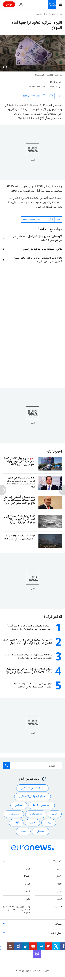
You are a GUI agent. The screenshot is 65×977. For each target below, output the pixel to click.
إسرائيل (19, 805)
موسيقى (40, 831)
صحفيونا (58, 907)
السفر (60, 892)
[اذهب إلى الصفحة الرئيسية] (52, 4)
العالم (28, 869)
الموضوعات (56, 861)
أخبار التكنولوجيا (40, 14)
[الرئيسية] (61, 14)
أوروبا (59, 869)
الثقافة (27, 892)
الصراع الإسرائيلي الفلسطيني (32, 797)
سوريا (23, 831)
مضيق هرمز (13, 814)
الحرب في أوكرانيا (41, 805)
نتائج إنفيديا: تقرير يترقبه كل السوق (42, 249)
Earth (27, 876)
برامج (27, 899)
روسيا (48, 823)
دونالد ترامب (36, 814)
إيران (54, 814)
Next (53, 14)
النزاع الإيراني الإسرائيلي (32, 788)
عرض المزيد (56, 933)
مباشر (9, 4)
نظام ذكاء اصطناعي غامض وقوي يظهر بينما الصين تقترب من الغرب (38, 259)
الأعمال (59, 876)
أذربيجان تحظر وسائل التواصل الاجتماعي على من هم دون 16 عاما (37, 238)
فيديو (59, 899)
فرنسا (16, 823)
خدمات (58, 924)
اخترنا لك (54, 451)
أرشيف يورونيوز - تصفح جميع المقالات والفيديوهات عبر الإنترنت (16, 910)
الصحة (27, 884)
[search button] (6, 765)
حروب (32, 823)
